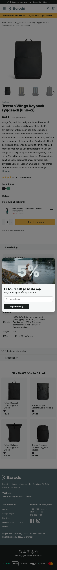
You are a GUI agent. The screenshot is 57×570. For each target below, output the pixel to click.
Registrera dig (16, 306)
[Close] (49, 262)
